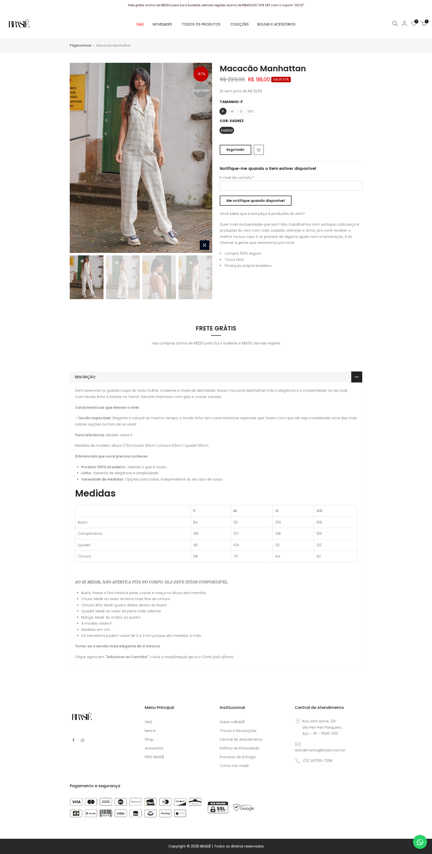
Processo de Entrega (238, 756)
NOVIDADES (162, 24)
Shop (149, 739)
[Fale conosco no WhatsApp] (420, 842)
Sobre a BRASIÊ (232, 721)
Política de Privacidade (239, 748)
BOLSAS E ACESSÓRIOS (277, 24)
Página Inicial (80, 45)
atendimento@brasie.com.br (320, 750)
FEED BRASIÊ (154, 756)
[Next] (203, 157)
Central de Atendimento (241, 739)
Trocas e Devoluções (238, 730)
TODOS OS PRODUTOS (201, 24)
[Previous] (78, 157)
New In (150, 730)
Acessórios (154, 748)
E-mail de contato (237, 177)
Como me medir (234, 765)
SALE (140, 24)
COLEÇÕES (239, 24)
